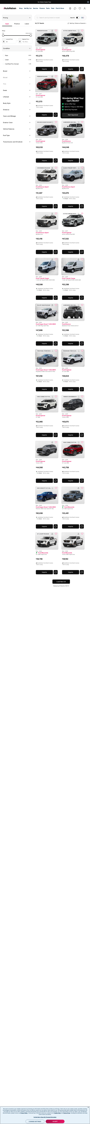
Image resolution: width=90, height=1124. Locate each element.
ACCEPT (55, 1121)
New (18, 55)
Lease (27, 24)
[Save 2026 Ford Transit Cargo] (56, 259)
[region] (45, 1115)
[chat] (75, 8)
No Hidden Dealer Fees (44, 2)
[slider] (3, 35)
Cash (7, 24)
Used (18, 60)
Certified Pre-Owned (18, 64)
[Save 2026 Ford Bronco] (82, 122)
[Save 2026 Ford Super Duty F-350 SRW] (56, 351)
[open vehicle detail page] (46, 38)
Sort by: (77, 23)
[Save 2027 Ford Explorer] (56, 31)
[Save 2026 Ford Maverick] (82, 488)
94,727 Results (39, 23)
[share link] (52, 31)
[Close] (88, 1107)
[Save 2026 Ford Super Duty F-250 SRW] (56, 305)
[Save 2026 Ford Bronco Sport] (56, 168)
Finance (17, 24)
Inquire (44, 69)
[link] (11, 8)
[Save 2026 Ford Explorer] (82, 351)
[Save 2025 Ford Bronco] (82, 305)
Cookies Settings (35, 1121)
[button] (21, 8)
